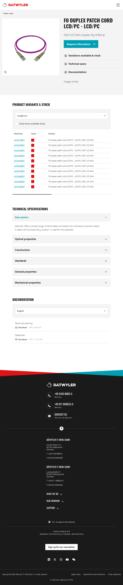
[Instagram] (61, 559)
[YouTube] (67, 559)
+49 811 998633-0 (55, 480)
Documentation (77, 72)
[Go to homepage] (15, 5)
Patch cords (8, 13)
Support (50, 508)
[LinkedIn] (49, 559)
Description (21, 217)
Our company (53, 501)
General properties (26, 271)
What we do (52, 494)
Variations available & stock (84, 55)
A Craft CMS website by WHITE (61, 580)
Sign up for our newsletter (61, 546)
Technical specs (77, 63)
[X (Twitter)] (55, 559)
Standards (20, 260)
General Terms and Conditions (94, 574)
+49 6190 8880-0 (55, 453)
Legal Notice (75, 574)
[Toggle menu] (118, 5)
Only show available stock (32, 123)
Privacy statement (114, 574)
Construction (22, 250)
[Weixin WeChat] (73, 559)
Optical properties (25, 239)
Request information (79, 44)
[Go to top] (61, 428)
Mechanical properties (28, 282)
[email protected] (55, 457)
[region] (61, 163)
